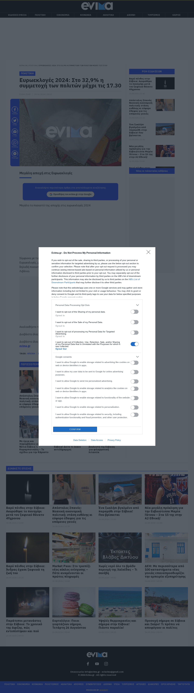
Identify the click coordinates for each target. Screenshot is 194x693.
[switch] (135, 312)
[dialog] (97, 346)
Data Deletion (79, 440)
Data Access (97, 440)
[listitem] (97, 305)
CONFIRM (75, 429)
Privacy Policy (114, 440)
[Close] (149, 253)
